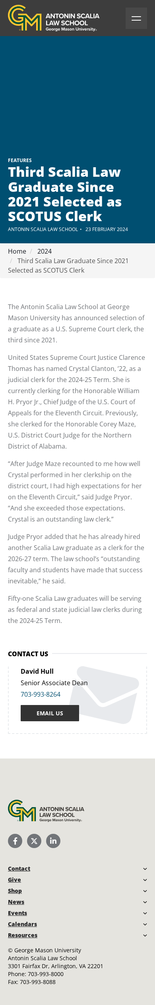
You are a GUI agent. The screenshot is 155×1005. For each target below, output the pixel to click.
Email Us (50, 713)
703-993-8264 (40, 694)
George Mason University (47, 950)
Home (17, 251)
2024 (44, 251)
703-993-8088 (38, 982)
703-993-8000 (46, 974)
